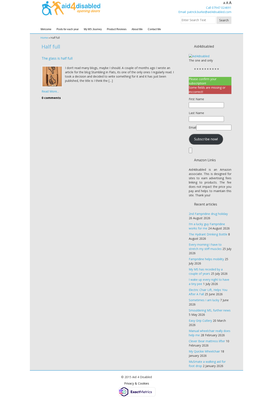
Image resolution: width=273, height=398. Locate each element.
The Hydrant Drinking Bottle (208, 234)
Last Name (196, 113)
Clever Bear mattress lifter (207, 341)
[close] (190, 150)
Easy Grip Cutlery (200, 321)
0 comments (51, 98)
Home (44, 38)
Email (192, 127)
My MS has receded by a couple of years (206, 271)
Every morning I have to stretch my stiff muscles (205, 246)
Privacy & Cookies (136, 383)
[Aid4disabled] (199, 56)
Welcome (46, 29)
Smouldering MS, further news (210, 310)
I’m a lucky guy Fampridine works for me (207, 226)
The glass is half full (57, 58)
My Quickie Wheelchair (204, 351)
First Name (196, 99)
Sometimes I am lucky (204, 300)
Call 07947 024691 (218, 8)
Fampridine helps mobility (206, 259)
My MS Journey (93, 29)
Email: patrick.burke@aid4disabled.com (204, 12)
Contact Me (154, 29)
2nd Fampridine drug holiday (208, 214)
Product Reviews (116, 29)
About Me (137, 29)
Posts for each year (68, 29)
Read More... (50, 91)
